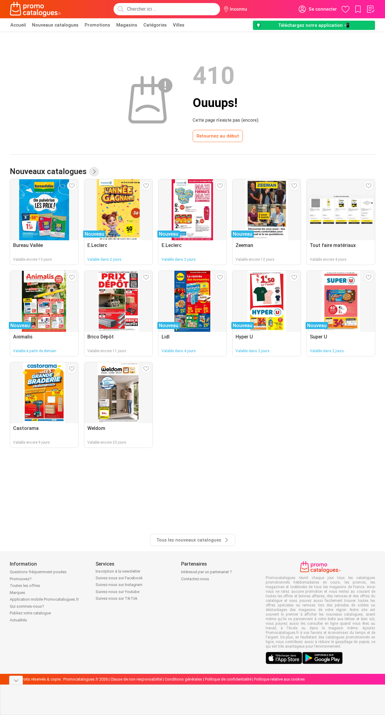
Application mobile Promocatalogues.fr (44, 599)
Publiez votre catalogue (30, 613)
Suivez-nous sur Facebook (119, 578)
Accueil (18, 25)
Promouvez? (21, 579)
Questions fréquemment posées (38, 572)
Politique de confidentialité (228, 679)
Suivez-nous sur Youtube (117, 591)
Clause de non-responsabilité (136, 679)
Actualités (18, 620)
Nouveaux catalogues (55, 25)
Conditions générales (183, 679)
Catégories (155, 25)
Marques (17, 592)
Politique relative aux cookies (279, 679)
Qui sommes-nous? (27, 606)
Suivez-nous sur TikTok (117, 598)
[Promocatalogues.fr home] (35, 9)
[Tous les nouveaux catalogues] (94, 172)
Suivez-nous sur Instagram (119, 584)
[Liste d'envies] (370, 9)
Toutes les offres (25, 585)
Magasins (126, 25)
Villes (178, 25)
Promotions (97, 25)
